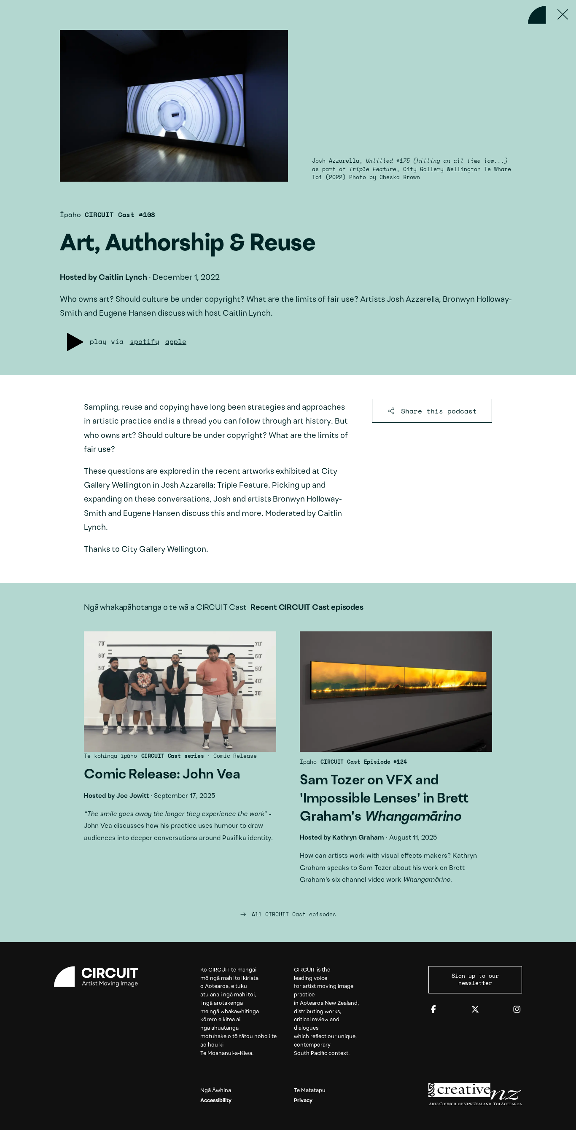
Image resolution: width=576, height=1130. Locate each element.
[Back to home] (537, 15)
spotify (144, 341)
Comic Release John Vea (180, 741)
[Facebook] (433, 1010)
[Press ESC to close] (563, 15)
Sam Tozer (396, 762)
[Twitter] (475, 1010)
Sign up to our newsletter (475, 979)
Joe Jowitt (132, 796)
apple (175, 341)
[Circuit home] (101, 976)
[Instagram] (517, 1010)
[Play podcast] (75, 342)
